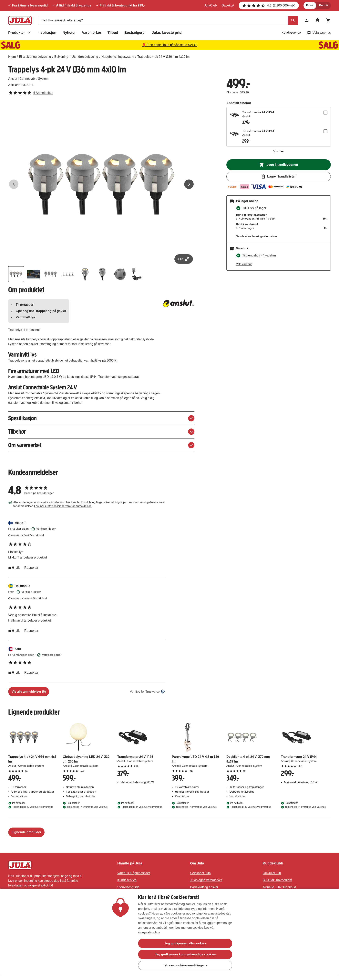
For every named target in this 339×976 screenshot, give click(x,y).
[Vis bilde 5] (85, 274)
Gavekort (227, 5)
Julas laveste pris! (167, 33)
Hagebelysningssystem (117, 56)
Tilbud (113, 33)
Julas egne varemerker (206, 880)
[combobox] (168, 20)
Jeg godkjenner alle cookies (185, 943)
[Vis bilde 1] (16, 274)
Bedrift (323, 5)
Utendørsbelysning (85, 56)
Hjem (12, 56)
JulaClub (210, 5)
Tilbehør (17, 431)
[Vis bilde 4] (68, 274)
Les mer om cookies (189, 927)
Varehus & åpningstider (133, 873)
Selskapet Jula (200, 873)
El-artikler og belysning (35, 56)
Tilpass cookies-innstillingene (185, 965)
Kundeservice (291, 32)
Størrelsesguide (128, 887)
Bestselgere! (135, 33)
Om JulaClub (272, 873)
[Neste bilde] (189, 184)
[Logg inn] (306, 20)
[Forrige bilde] (13, 184)
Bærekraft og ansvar (204, 887)
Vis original (37, 535)
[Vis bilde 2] (33, 274)
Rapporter (31, 567)
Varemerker (91, 33)
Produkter (16, 33)
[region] (169, 932)
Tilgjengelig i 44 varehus (87, 807)
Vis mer (278, 151)
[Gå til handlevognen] (328, 20)
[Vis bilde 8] (137, 274)
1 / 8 (180, 259)
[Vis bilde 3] (50, 274)
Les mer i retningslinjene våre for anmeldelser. (63, 505)
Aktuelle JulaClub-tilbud (279, 887)
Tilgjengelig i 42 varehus (32, 807)
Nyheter (69, 33)
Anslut (12, 78)
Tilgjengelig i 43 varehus (196, 807)
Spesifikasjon (22, 418)
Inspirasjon (46, 33)
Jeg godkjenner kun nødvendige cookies (185, 954)
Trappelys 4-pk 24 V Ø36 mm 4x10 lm (163, 56)
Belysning (61, 56)
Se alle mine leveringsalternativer (256, 236)
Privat (310, 5)
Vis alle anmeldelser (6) (29, 691)
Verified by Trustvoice (145, 691)
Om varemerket (24, 445)
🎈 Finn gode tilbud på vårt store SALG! (169, 45)
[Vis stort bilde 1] (101, 184)
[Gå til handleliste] (317, 20)
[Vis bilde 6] (102, 274)
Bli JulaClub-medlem (277, 880)
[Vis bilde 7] (120, 274)
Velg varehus (322, 32)
